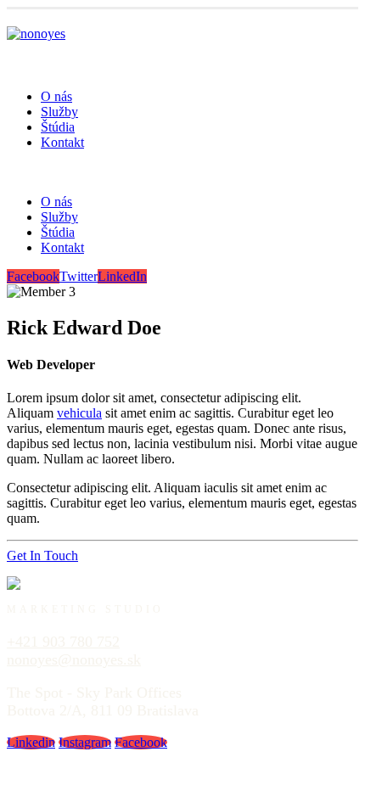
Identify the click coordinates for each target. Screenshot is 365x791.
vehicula (79, 413)
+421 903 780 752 (63, 641)
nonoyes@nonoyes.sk (74, 659)
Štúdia (58, 127)
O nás (56, 96)
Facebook (33, 276)
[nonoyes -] (36, 33)
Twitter (78, 276)
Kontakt (62, 142)
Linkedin (31, 742)
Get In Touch (42, 555)
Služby (59, 111)
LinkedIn (122, 276)
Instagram (85, 742)
